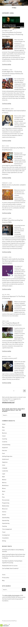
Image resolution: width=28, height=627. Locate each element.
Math (3, 476)
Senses (4, 514)
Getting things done (7, 456)
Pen (3, 494)
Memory (4, 482)
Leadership (5, 471)
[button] (12, 29)
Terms (3, 574)
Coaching (4, 439)
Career (4, 436)
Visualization (5, 538)
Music (3, 491)
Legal (3, 473)
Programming (5, 503)
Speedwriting (5, 520)
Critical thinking (6, 444)
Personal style (5, 500)
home (3, 465)
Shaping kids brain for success (10, 565)
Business (4, 433)
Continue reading (6, 64)
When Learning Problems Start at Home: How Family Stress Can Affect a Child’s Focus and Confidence (13, 556)
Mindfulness (5, 485)
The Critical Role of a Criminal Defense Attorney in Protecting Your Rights (12, 34)
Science (4, 511)
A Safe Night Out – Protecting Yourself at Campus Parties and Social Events (12, 73)
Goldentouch (5, 459)
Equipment (5, 447)
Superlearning (5, 523)
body (3, 430)
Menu (14, 7)
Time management (7, 529)
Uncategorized (6, 535)
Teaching (4, 526)
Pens (3, 497)
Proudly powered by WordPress (9, 620)
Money (4, 488)
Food (3, 453)
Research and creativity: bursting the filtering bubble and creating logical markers (13, 261)
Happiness (5, 462)
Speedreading (5, 517)
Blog (3, 427)
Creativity (4, 441)
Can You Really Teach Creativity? (10, 568)
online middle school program (11, 595)
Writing (4, 541)
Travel (3, 532)
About (3, 424)
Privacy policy (5, 577)
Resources (5, 508)
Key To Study (9, 2)
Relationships (5, 506)
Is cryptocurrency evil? (9, 358)
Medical (4, 479)
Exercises (4, 450)
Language (4, 468)
